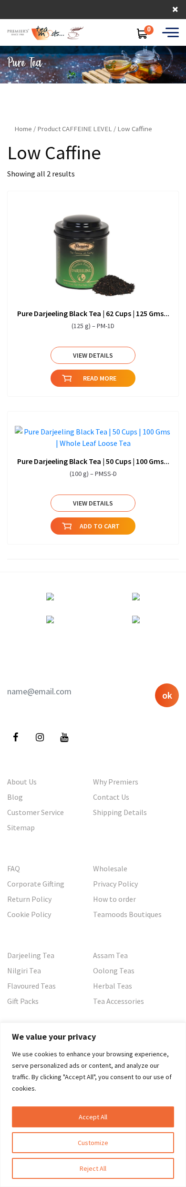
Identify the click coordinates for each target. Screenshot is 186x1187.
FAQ (13, 868)
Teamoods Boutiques (127, 914)
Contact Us (111, 797)
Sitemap (21, 827)
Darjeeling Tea (30, 955)
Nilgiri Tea (24, 970)
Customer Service (35, 812)
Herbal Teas (112, 986)
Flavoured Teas (31, 986)
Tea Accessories (118, 1001)
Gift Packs (23, 1001)
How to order (114, 899)
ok (167, 695)
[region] (93, 1104)
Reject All (93, 1168)
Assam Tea (110, 955)
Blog (15, 797)
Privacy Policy (115, 883)
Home (23, 128)
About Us (22, 781)
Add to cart (100, 526)
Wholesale (110, 868)
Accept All (93, 1117)
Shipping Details (120, 812)
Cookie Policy (29, 914)
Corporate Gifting (35, 883)
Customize (93, 1142)
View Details (93, 355)
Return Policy (29, 899)
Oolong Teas (113, 970)
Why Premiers (115, 781)
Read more (99, 378)
